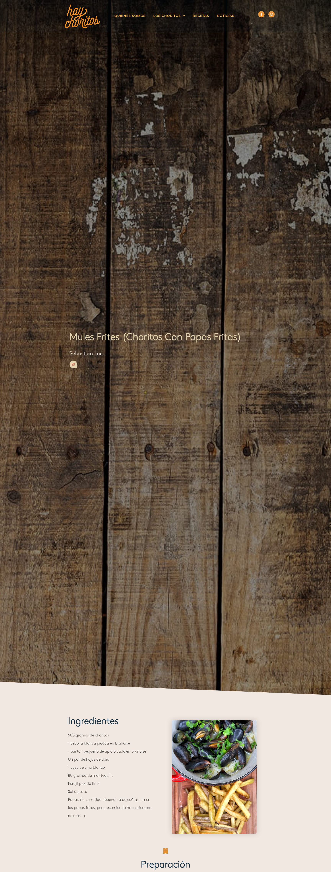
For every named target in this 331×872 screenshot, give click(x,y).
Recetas (201, 16)
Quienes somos (130, 16)
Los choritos (167, 16)
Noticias (225, 16)
